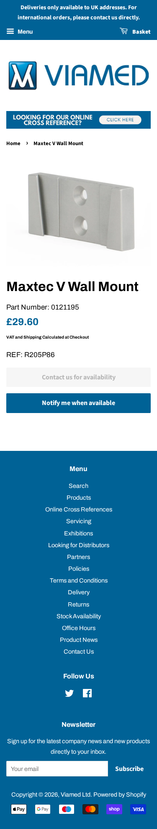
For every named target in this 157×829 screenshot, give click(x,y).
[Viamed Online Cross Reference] (78, 126)
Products (79, 497)
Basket (141, 32)
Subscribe (129, 768)
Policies (78, 568)
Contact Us (79, 651)
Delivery (79, 592)
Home (13, 143)
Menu (24, 32)
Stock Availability (79, 616)
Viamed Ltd (75, 794)
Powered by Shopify (119, 794)
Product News (79, 639)
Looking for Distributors (78, 545)
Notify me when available (78, 403)
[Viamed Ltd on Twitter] (69, 694)
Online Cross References (78, 509)
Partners (78, 557)
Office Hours (78, 628)
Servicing (78, 521)
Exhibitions (78, 533)
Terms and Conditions (79, 580)
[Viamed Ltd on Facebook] (87, 694)
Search (78, 485)
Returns (78, 604)
